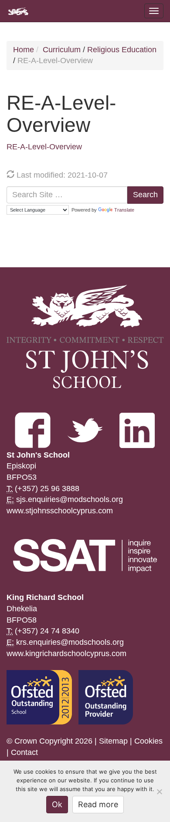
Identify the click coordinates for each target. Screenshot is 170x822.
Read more (98, 804)
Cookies (148, 741)
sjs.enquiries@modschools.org (69, 499)
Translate (124, 209)
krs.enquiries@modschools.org (70, 642)
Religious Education (121, 49)
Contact (24, 752)
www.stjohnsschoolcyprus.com (60, 510)
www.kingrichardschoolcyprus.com (66, 653)
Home (23, 49)
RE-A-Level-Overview (44, 146)
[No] (159, 791)
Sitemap (113, 741)
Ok (57, 804)
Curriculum (62, 49)
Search (145, 194)
